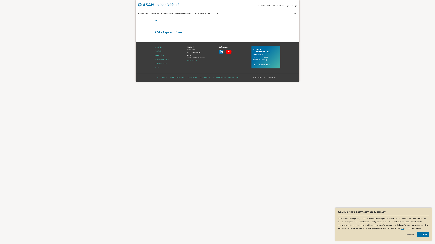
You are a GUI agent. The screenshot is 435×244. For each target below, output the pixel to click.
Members (215, 13)
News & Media (260, 6)
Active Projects (167, 13)
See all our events (260, 65)
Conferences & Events (183, 13)
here (402, 228)
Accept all (422, 234)
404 (156, 20)
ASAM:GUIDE (270, 6)
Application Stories (202, 13)
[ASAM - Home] (159, 5)
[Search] (295, 13)
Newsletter (280, 6)
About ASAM (143, 13)
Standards (155, 13)
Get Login (294, 6)
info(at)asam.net (192, 60)
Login (287, 6)
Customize (409, 234)
